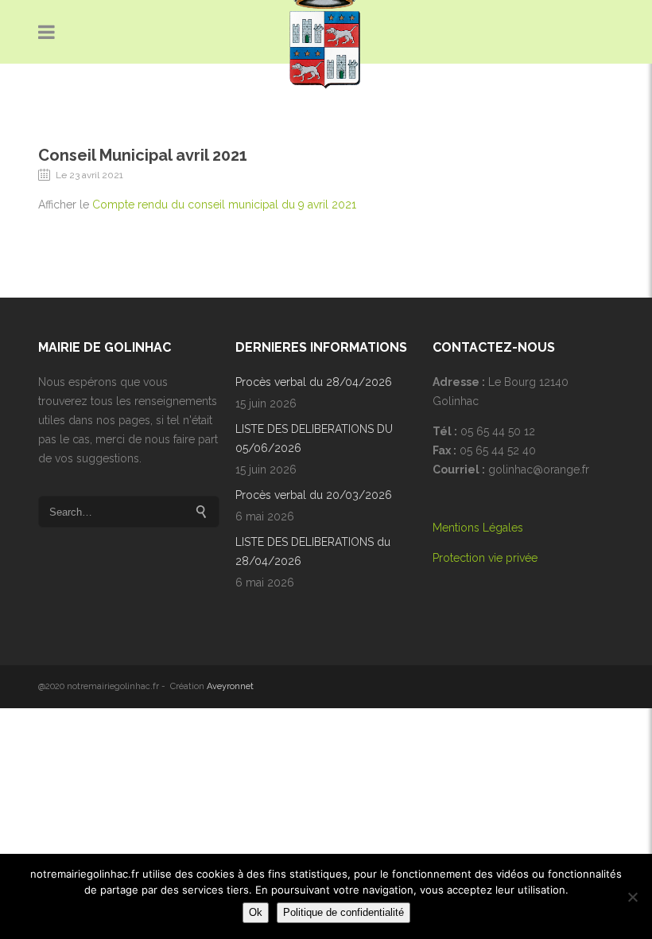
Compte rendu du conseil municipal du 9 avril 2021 (224, 204)
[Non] (632, 897)
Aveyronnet (230, 686)
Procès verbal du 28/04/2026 (313, 382)
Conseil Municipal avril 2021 (142, 155)
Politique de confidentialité (343, 912)
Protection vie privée (485, 557)
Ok (255, 912)
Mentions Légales (478, 527)
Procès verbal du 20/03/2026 (313, 495)
